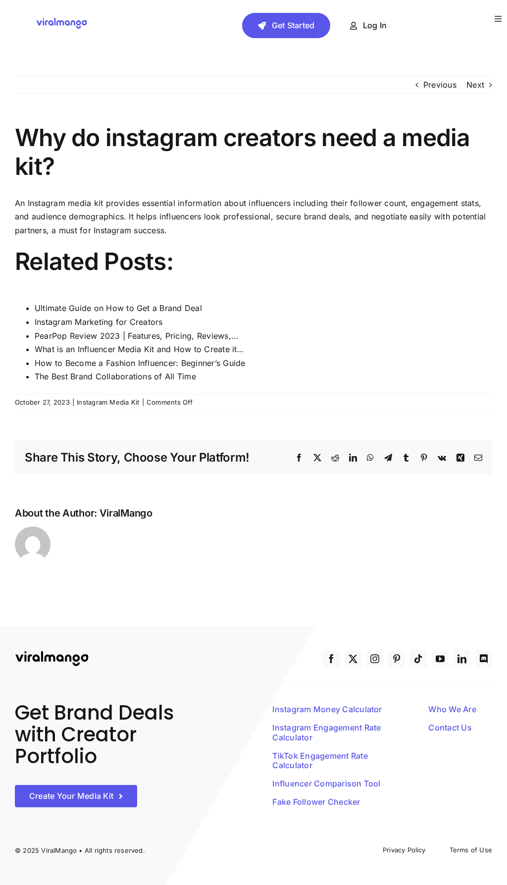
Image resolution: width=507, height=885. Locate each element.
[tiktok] (418, 658)
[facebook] (331, 658)
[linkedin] (462, 658)
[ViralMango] (62, 20)
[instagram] (374, 658)
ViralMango (126, 513)
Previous (439, 85)
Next (475, 85)
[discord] (483, 658)
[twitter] (353, 658)
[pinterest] (396, 658)
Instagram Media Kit (108, 402)
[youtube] (440, 658)
